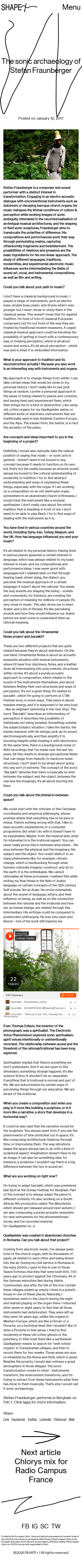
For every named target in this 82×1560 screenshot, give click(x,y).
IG (35, 1526)
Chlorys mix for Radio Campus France (41, 1466)
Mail (71, 1419)
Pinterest (60, 1419)
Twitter (32, 1419)
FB (25, 1526)
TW (56, 1526)
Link (6, 1419)
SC (44, 1526)
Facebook (18, 1419)
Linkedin (45, 1419)
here (26, 1402)
